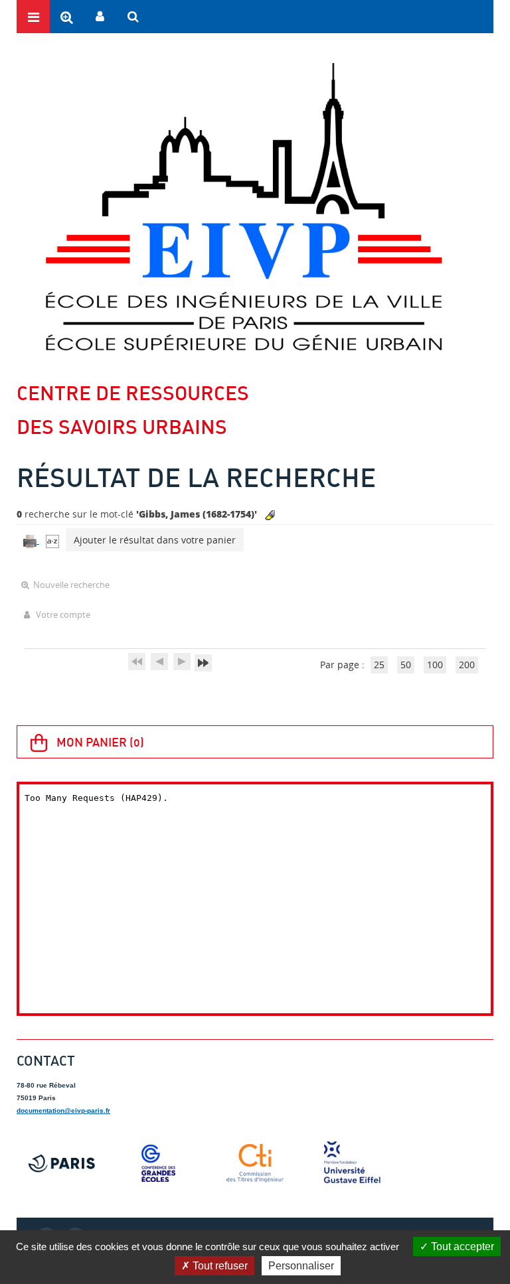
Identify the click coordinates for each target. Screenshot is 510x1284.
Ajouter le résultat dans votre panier (155, 540)
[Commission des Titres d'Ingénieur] (255, 1163)
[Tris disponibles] (52, 540)
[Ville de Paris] (62, 1163)
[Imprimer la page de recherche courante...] (31, 540)
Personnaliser (301, 1265)
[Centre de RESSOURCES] (243, 206)
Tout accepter (461, 1246)
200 (467, 664)
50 (405, 664)
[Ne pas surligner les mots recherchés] (270, 515)
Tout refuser (219, 1265)
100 (435, 664)
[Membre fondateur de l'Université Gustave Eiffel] (352, 1163)
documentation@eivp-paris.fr (63, 1110)
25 (379, 664)
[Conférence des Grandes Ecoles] (159, 1163)
